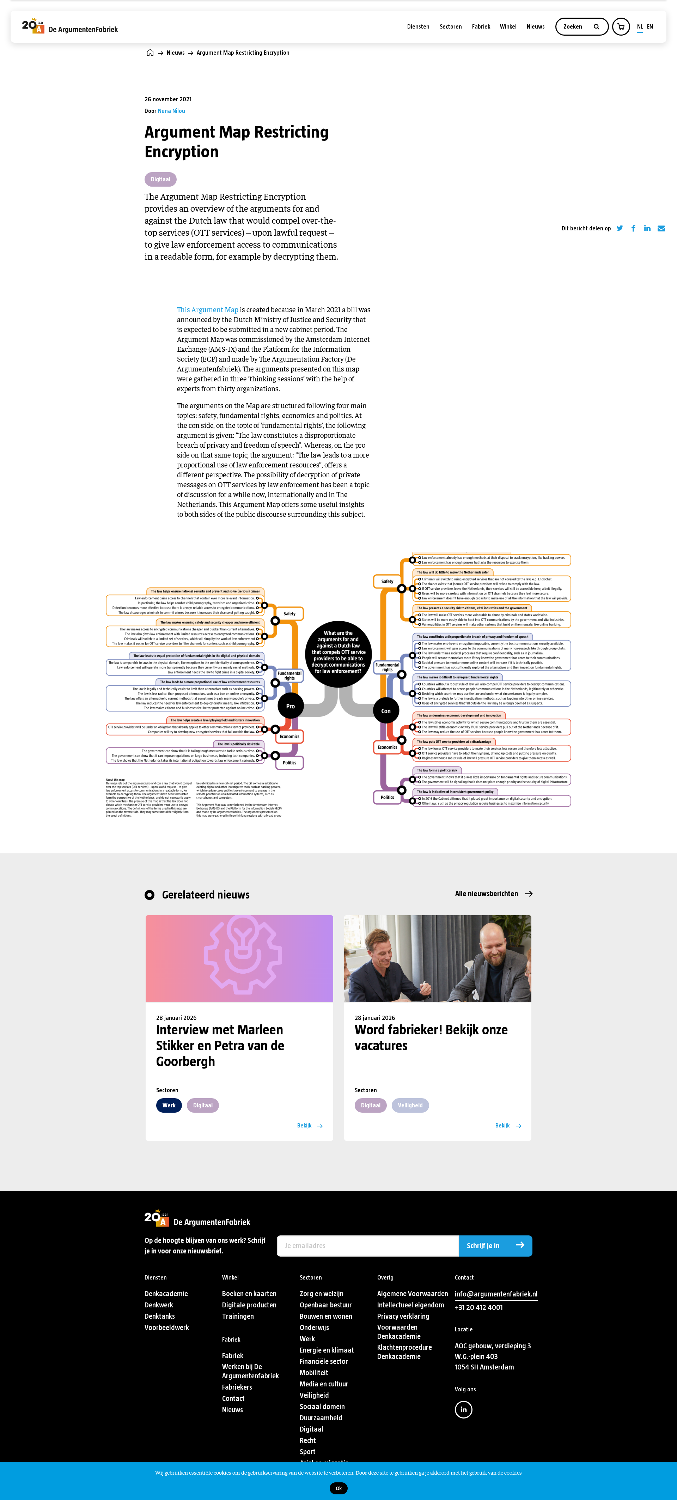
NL (640, 27)
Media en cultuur (324, 1384)
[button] (621, 27)
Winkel (508, 27)
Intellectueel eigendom (410, 1305)
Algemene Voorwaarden (412, 1294)
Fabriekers (237, 1387)
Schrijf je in (483, 1246)
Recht (308, 1440)
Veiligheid (410, 1105)
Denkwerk (159, 1305)
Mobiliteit (314, 1373)
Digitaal (160, 179)
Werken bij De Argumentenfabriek (250, 1371)
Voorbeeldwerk (167, 1327)
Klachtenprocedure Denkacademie (404, 1352)
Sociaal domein (322, 1406)
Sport (308, 1452)
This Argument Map (207, 309)
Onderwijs (314, 1327)
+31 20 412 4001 (479, 1307)
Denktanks (160, 1316)
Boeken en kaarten (249, 1294)
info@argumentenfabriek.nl (496, 1294)
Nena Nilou (171, 111)
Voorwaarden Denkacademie (399, 1332)
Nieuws (536, 27)
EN (650, 27)
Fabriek (481, 27)
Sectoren (451, 27)
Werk (169, 1105)
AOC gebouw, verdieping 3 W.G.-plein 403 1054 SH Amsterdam (493, 1356)
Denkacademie (166, 1294)
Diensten (418, 27)
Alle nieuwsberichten (486, 893)
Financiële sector (324, 1361)
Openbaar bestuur (326, 1305)
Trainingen (238, 1316)
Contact (233, 1398)
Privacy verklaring (403, 1316)
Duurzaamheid (321, 1418)
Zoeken (573, 27)
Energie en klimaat (327, 1350)
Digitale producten (249, 1305)
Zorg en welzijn (321, 1294)
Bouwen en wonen (326, 1316)
